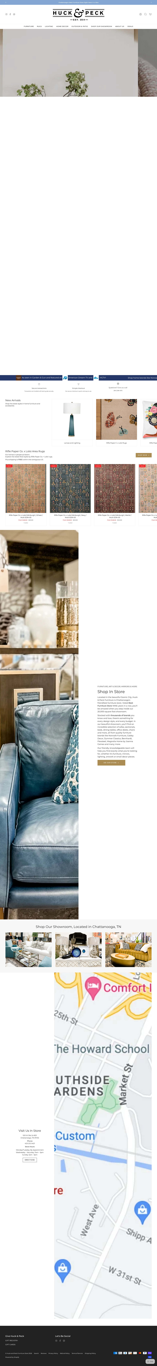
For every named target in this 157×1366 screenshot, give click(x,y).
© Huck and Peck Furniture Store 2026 (18, 1353)
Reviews (43, 1353)
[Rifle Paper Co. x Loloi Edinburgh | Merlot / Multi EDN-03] (114, 488)
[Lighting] (72, 419)
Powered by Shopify (12, 1357)
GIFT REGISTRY (11, 1341)
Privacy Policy (53, 1353)
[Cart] (150, 14)
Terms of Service (77, 1353)
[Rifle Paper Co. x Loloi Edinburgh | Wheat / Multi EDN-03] (25, 488)
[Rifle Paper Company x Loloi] (116, 419)
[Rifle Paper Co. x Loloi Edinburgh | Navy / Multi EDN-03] (70, 488)
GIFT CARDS (10, 1345)
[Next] (151, 2)
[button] (145, 14)
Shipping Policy (90, 1353)
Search (36, 1353)
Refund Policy (65, 1353)
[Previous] (6, 2)
